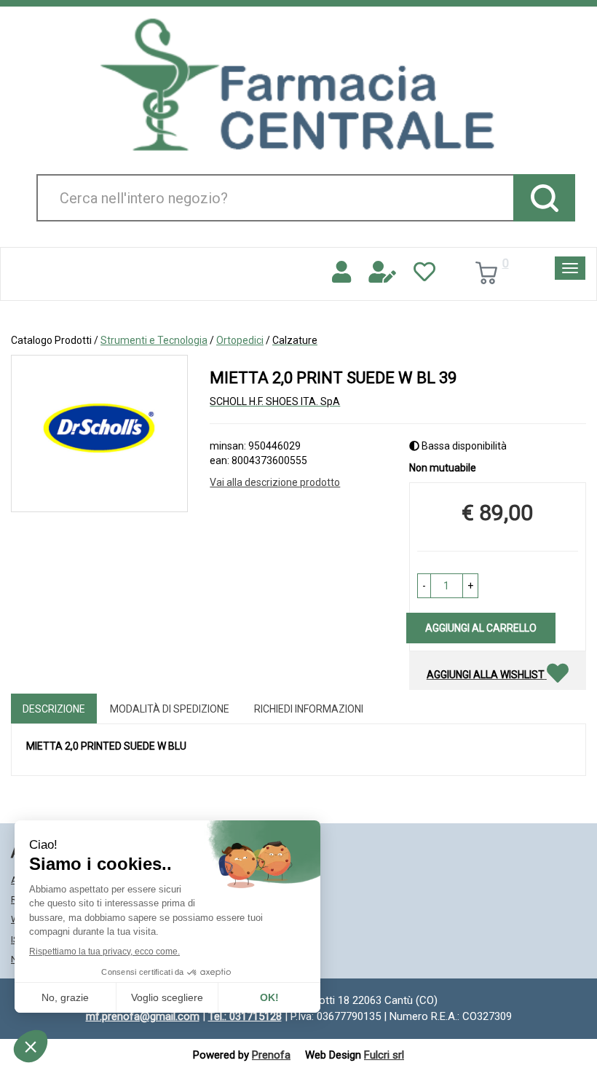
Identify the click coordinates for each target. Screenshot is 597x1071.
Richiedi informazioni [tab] (308, 709)
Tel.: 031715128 (245, 1016)
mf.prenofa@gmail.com (142, 1016)
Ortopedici (240, 340)
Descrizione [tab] (54, 709)
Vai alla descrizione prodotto (275, 482)
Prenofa (271, 1055)
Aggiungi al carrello (481, 628)
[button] (424, 585)
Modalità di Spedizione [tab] (169, 709)
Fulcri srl (384, 1055)
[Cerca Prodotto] (544, 197)
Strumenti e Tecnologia (153, 340)
